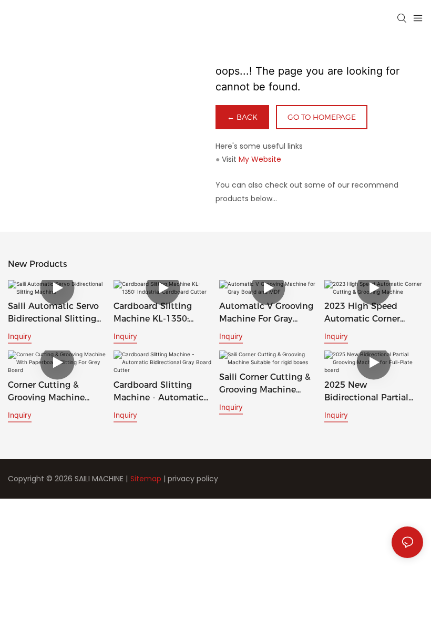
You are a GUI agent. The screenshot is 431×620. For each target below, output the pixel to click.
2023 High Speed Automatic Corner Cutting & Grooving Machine (364, 313)
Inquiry (20, 336)
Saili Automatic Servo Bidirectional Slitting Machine (53, 313)
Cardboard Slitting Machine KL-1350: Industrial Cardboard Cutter (157, 313)
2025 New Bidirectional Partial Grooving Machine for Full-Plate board (370, 392)
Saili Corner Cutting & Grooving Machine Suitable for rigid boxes (265, 384)
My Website (260, 159)
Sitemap (145, 478)
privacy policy (193, 478)
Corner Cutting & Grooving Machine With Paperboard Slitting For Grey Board (56, 392)
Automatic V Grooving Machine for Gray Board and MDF (266, 313)
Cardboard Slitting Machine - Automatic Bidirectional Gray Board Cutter (158, 392)
